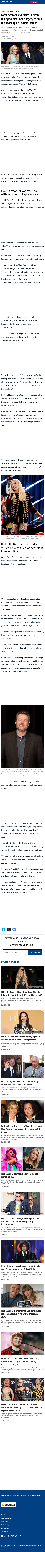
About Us (4, 1515)
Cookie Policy (5, 1525)
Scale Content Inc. (24, 1495)
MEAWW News (5, 1495)
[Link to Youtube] (12, 1536)
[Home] (7, 2)
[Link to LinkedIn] (20, 1536)
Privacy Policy (5, 1521)
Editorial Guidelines (6, 1518)
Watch (35, 2)
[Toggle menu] (41, 2)
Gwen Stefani (23, 77)
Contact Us (4, 1531)
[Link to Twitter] (9, 1536)
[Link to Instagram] (5, 1536)
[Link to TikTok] (16, 1536)
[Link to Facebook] (2, 1536)
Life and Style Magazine (28, 84)
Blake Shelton (38, 77)
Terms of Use (5, 1528)
